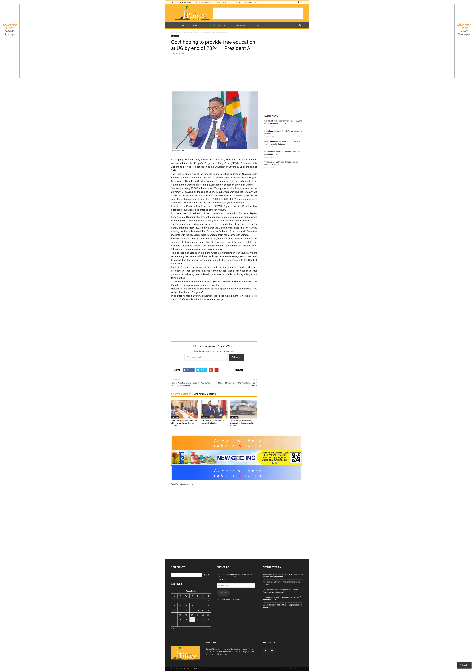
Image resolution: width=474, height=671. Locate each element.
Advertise (226, 2)
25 (180, 619)
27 (192, 619)
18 (180, 615)
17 (174, 615)
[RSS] (301, 2)
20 (192, 615)
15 (203, 610)
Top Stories (185, 25)
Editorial (212, 25)
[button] (300, 25)
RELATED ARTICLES (181, 394)
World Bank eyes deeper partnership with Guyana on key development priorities (184, 423)
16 (208, 610)
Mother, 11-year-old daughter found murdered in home (237, 384)
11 (180, 610)
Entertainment (241, 25)
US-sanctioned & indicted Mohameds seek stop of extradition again (283, 153)
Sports (230, 25)
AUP (232, 2)
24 (174, 619)
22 (203, 615)
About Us (239, 2)
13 (192, 610)
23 (208, 615)
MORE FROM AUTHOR (205, 394)
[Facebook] (298, 2)
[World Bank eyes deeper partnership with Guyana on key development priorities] (184, 409)
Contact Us (255, 25)
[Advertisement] (258, 13)
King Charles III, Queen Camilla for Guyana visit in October (283, 132)
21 (198, 615)
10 (174, 610)
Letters (202, 25)
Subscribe (236, 357)
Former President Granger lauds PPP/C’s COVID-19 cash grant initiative (191, 384)
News (195, 25)
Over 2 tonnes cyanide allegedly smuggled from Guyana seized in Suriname (241, 423)
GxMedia (189, 669)
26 (186, 619)
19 (186, 615)
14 (198, 610)
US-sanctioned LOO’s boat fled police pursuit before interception (281, 163)
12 (186, 610)
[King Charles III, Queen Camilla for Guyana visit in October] (214, 409)
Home (218, 2)
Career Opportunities (251, 2)
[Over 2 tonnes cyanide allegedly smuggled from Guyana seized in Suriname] (243, 409)
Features (221, 25)
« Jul (173, 628)
